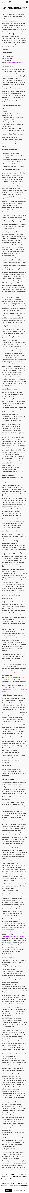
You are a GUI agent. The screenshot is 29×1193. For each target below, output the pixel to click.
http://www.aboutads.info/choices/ (13, 932)
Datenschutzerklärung (19, 1190)
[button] (27, 2)
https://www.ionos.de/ (15, 677)
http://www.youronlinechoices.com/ (13, 936)
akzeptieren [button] (9, 1190)
